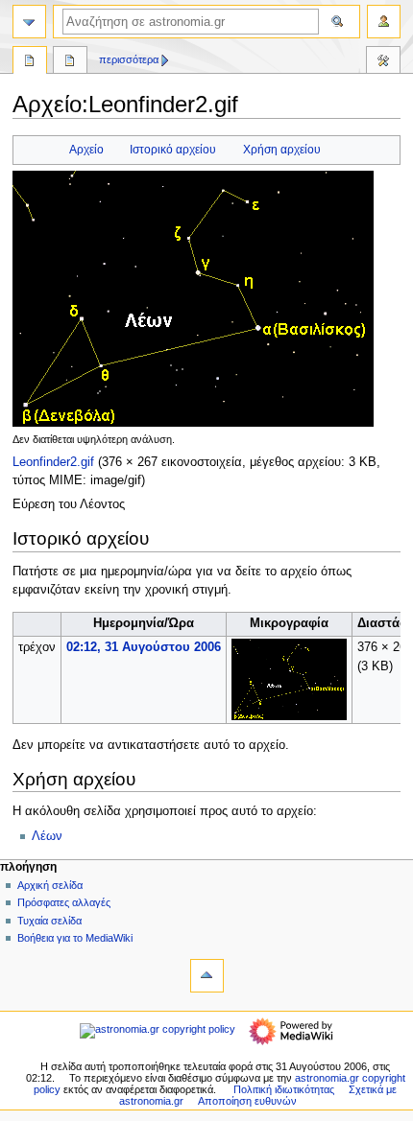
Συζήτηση (70, 62)
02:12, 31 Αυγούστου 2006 (143, 647)
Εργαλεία (383, 62)
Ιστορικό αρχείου (173, 149)
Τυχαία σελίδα (49, 920)
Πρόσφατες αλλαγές (63, 902)
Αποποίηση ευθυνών (247, 1101)
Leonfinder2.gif (53, 462)
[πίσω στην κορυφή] (207, 976)
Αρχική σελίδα (50, 885)
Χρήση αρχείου (282, 149)
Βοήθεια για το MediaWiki (75, 938)
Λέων (47, 836)
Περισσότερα (128, 59)
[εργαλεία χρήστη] (384, 21)
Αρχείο (86, 149)
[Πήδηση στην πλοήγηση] (29, 21)
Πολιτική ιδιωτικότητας (283, 1089)
